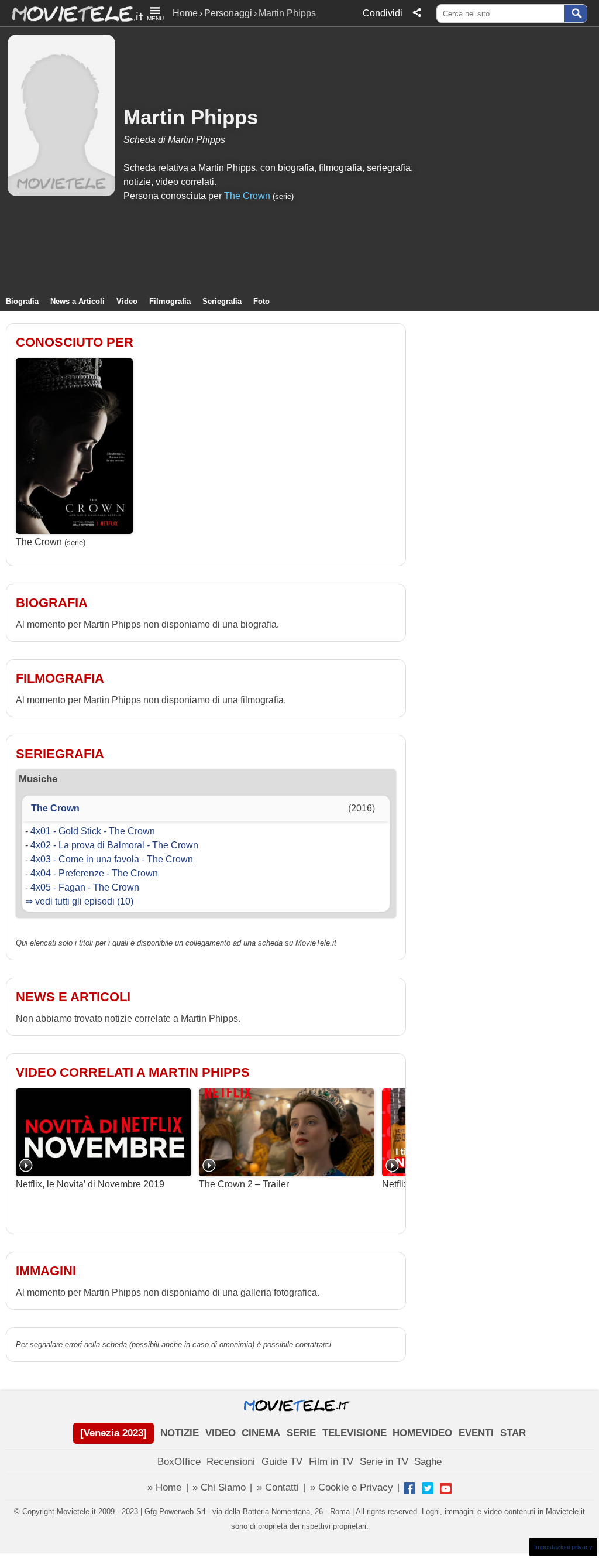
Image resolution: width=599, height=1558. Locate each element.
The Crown (247, 196)
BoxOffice (179, 1461)
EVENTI (476, 1433)
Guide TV (281, 1461)
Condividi (382, 13)
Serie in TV (384, 1461)
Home (185, 13)
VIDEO (220, 1433)
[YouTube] (446, 1488)
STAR (513, 1433)
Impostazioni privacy (563, 1546)
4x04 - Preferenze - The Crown (94, 873)
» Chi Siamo (219, 1487)
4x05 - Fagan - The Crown (84, 887)
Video (126, 301)
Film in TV (331, 1461)
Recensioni (230, 1461)
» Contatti (278, 1487)
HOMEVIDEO (422, 1433)
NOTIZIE (179, 1433)
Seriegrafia (222, 301)
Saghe (428, 1461)
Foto (261, 301)
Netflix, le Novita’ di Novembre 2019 (90, 1184)
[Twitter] (427, 1488)
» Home (164, 1487)
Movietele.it (71, 13)
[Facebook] (409, 1488)
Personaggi (228, 13)
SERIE (301, 1433)
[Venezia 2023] (113, 1433)
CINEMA (261, 1433)
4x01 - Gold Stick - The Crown (92, 831)
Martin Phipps (190, 116)
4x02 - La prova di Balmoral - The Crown (114, 845)
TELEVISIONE (354, 1433)
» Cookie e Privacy (351, 1487)
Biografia (22, 301)
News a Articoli (77, 301)
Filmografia (170, 301)
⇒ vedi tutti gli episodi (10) (79, 901)
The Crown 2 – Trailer (244, 1184)
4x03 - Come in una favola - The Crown (111, 859)
